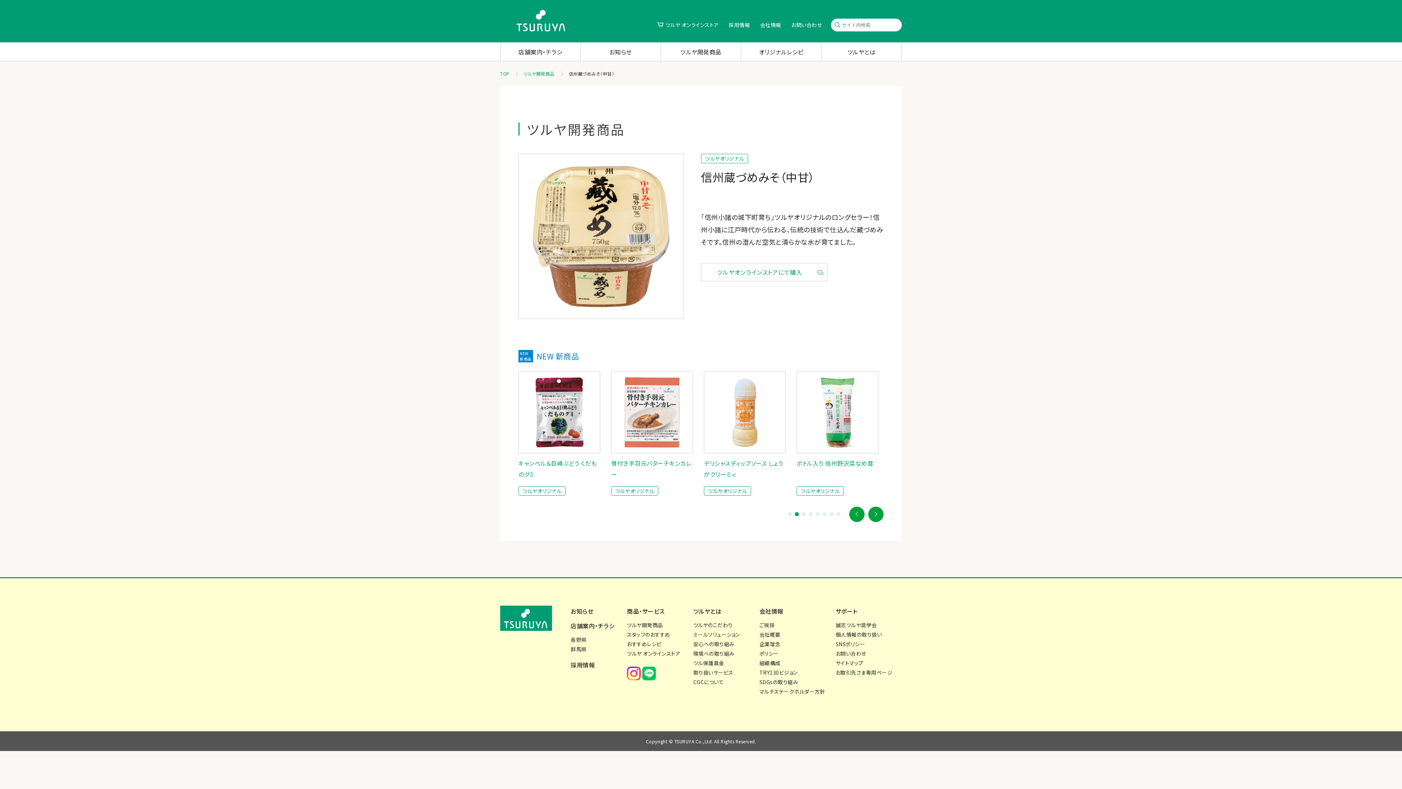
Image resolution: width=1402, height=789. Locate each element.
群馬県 (579, 649)
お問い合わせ (806, 24)
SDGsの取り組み (778, 682)
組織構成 (770, 663)
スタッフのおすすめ (648, 634)
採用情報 (739, 24)
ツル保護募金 (708, 663)
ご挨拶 (767, 625)
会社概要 (770, 634)
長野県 (579, 639)
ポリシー (769, 653)
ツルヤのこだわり (713, 625)
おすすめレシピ (644, 644)
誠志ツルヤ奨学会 (856, 625)
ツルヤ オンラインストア (692, 24)
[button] (857, 514)
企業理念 (770, 644)
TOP (505, 73)
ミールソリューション (716, 634)
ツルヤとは (861, 51)
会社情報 (770, 24)
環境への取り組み (714, 653)
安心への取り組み (714, 644)
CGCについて (708, 682)
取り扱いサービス (713, 672)
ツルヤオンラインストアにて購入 (759, 272)
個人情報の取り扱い (859, 634)
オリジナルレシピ (781, 51)
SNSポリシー (850, 644)
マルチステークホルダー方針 (792, 691)
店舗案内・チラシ (540, 51)
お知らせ (620, 51)
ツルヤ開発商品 (700, 51)
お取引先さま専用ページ (864, 672)
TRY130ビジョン (778, 672)
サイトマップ (849, 663)
